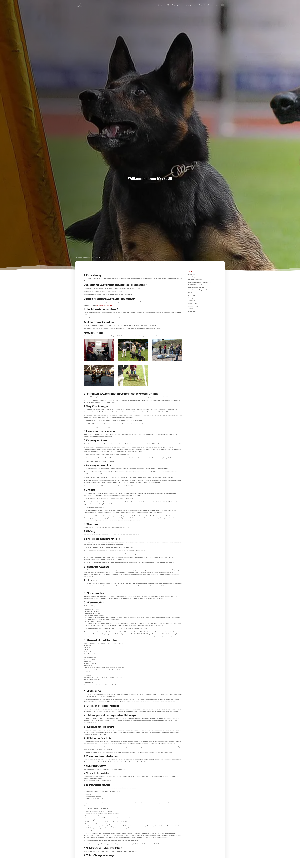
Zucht (194, 5)
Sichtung (190, 298)
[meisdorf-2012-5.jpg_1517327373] (133, 360)
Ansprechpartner (177, 5)
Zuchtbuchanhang (193, 306)
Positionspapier (192, 311)
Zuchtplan (191, 308)
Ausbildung (188, 5)
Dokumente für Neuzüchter (195, 279)
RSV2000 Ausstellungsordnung (104, 305)
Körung (190, 292)
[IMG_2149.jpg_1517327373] (167, 360)
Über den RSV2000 (163, 5)
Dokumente (202, 5)
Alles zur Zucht (192, 274)
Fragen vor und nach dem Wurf (196, 287)
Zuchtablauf (191, 300)
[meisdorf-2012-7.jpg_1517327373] (133, 385)
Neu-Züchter (191, 295)
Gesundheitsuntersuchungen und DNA (198, 290)
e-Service (209, 5)
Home (79, 257)
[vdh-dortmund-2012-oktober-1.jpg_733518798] (99, 360)
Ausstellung (191, 277)
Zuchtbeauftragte (192, 303)
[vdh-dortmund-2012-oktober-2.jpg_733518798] (99, 385)
